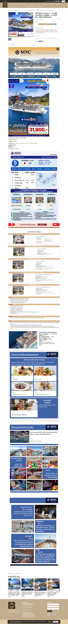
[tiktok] (60, 1)
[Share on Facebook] (38, 41)
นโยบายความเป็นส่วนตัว (14, 622)
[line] (58, 1)
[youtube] (57, 1)
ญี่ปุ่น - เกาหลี (49, 38)
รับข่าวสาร (49, 611)
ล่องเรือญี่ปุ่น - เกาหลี (18, 573)
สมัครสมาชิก (50, 1)
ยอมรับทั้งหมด (56, 621)
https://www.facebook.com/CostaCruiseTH (28, 616)
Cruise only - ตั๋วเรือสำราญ (43, 38)
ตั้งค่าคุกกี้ (50, 621)
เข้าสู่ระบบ (46, 1)
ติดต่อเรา (46, 24)
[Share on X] (40, 41)
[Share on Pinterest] (41, 41)
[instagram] (55, 1)
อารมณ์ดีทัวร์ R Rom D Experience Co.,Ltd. (15, 10)
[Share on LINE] (42, 41)
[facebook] (53, 1)
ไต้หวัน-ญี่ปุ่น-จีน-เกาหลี (26, 10)
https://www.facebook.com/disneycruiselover (28, 615)
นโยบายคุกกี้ (20, 622)
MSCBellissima (11, 573)
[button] (63, 1)
